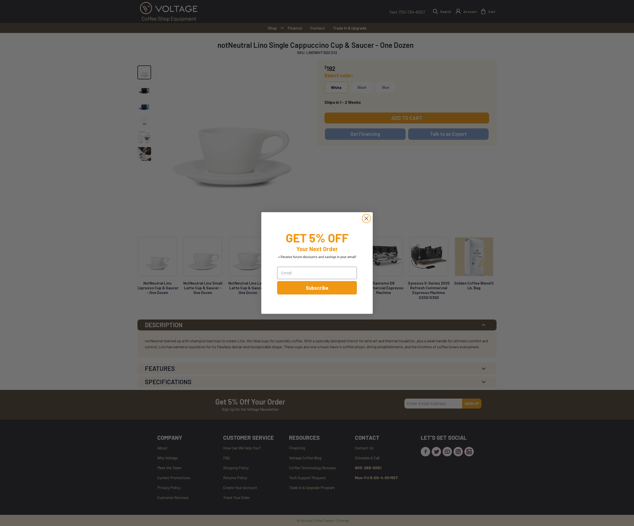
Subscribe (317, 288)
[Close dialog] (366, 218)
